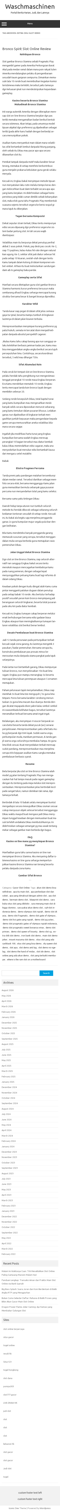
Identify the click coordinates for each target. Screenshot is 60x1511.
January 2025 (8, 1082)
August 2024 (8, 1109)
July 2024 (6, 1114)
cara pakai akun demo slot (30, 907)
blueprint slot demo (39, 899)
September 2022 (10, 1232)
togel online (9, 1345)
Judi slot (7, 1468)
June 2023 (6, 1184)
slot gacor (8, 1452)
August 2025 (8, 1044)
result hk (7, 1353)
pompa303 (8, 1386)
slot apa (14, 947)
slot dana (7, 1378)
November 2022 (9, 1222)
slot (5, 1419)
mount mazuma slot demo (21, 939)
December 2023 (9, 1152)
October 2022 (8, 1227)
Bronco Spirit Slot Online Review (26, 49)
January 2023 (8, 1211)
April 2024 (6, 1130)
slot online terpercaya (13, 1329)
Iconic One (14, 1508)
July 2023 (6, 1179)
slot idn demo (43, 951)
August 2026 (8, 990)
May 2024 (6, 1125)
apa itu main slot (21, 891)
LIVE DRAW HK (10, 1403)
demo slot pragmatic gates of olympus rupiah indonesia (30, 923)
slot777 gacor (9, 1394)
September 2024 (10, 1103)
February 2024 (9, 1141)
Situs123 (7, 1362)
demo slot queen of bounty (24, 931)
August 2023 (8, 1173)
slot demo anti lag (28, 947)
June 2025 (6, 1055)
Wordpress (45, 1508)
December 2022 (9, 1216)
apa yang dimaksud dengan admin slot (28, 895)
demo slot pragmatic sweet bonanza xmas (23, 927)
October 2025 (8, 1033)
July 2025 (6, 1049)
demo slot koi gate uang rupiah (18, 919)
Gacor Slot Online (21, 887)
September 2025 (10, 1039)
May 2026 (6, 996)
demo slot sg (45, 931)
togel (5, 1477)
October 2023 (8, 1162)
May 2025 (6, 1060)
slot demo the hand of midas (21, 951)
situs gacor (8, 1337)
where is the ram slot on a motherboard (26, 959)
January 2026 (8, 1017)
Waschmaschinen (30, 6)
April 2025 (6, 1066)
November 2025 (9, 1028)
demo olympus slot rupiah (30, 911)
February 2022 (9, 1254)
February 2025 (9, 1076)
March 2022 (7, 1249)
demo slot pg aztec (44, 919)
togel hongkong (10, 1370)
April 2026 (6, 1001)
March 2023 (7, 1200)
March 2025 (7, 1071)
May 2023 (6, 1189)
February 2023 (9, 1205)
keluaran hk (8, 1444)
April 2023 (6, 1195)
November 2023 (9, 1157)
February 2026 (9, 1012)
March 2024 (7, 1135)
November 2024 (9, 1092)
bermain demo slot (19, 899)
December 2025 (9, 1022)
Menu (30, 23)
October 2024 (8, 1098)
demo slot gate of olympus (42, 915)
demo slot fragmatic (18, 915)
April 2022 (6, 1243)
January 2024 (8, 1146)
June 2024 (6, 1119)
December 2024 (9, 1087)
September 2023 (10, 1168)
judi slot (7, 1411)
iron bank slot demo (31, 935)
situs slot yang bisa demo (29, 943)
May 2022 (6, 1238)
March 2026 (7, 1006)
